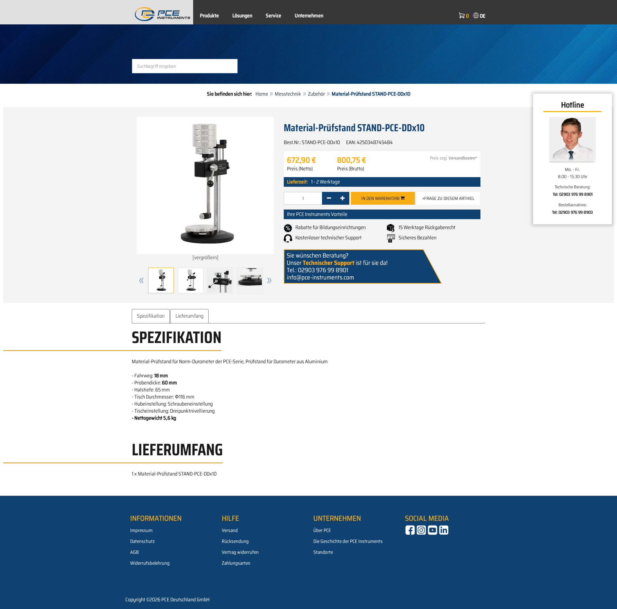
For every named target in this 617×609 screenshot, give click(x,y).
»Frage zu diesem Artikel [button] (448, 198)
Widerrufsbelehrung (150, 563)
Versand (230, 530)
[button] (141, 280)
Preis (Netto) (300, 168)
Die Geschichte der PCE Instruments (348, 541)
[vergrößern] (205, 257)
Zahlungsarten (236, 563)
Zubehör (316, 94)
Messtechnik (288, 94)
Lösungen (242, 16)
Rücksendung (235, 541)
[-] (329, 198)
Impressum (141, 530)
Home (261, 94)
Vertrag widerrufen (240, 552)
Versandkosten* (463, 158)
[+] (342, 198)
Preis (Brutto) (350, 168)
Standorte (323, 552)
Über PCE (322, 530)
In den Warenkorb (380, 198)
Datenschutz (142, 541)
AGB (134, 552)
